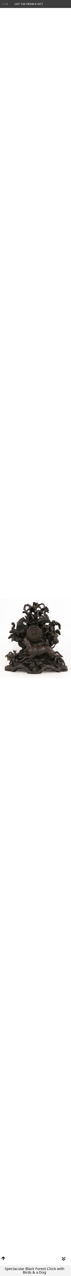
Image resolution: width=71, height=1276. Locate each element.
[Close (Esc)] (67, 4)
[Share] (59, 4)
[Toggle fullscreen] (51, 4)
